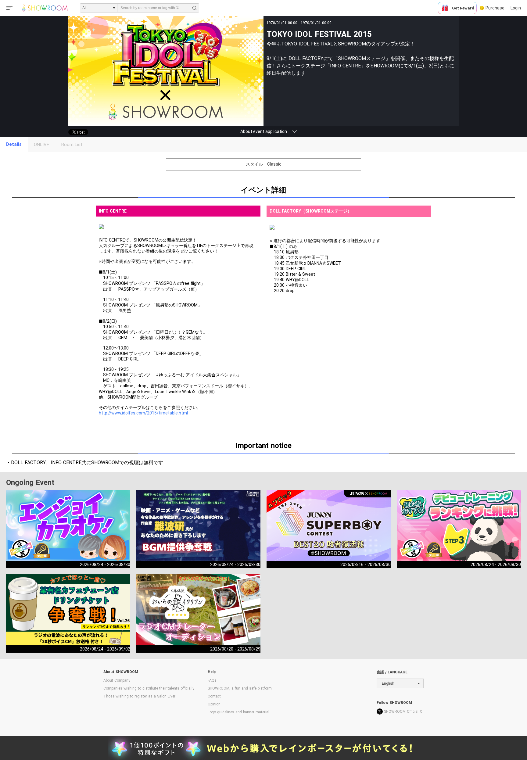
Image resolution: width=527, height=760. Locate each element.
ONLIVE (41, 144)
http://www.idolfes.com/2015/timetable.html (143, 412)
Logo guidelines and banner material (238, 712)
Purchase (495, 7)
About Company (116, 680)
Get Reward (463, 8)
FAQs (212, 680)
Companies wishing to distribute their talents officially (148, 688)
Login (516, 7)
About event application (263, 131)
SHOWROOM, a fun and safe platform (240, 688)
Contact (214, 696)
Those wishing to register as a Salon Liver (139, 696)
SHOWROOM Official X (403, 711)
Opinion (214, 704)
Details (14, 144)
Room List (71, 144)
